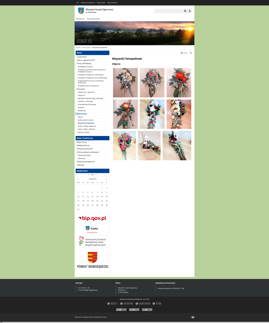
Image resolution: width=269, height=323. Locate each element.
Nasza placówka (93, 19)
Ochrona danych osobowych (88, 152)
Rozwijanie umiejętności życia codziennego (92, 78)
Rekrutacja (81, 158)
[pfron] (92, 245)
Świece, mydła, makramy (86, 129)
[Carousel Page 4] (101, 41)
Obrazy (80, 117)
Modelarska (82, 111)
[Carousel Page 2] (97, 41)
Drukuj (185, 53)
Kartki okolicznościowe (85, 120)
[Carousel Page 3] (99, 41)
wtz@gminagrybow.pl (90, 290)
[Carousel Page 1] (95, 41)
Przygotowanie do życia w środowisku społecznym (91, 82)
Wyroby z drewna (84, 132)
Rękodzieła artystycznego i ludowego (90, 98)
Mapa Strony (82, 142)
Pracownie (81, 89)
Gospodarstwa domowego (87, 104)
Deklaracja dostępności (88, 2)
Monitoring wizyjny (84, 155)
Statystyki (80, 165)
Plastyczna (81, 95)
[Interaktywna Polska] (192, 317)
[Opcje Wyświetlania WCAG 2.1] (190, 11)
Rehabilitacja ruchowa (85, 67)
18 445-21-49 (84, 288)
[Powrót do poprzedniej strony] (190, 53)
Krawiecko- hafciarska (85, 101)
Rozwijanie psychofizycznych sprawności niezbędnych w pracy (91, 71)
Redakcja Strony (83, 145)
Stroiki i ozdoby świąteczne (87, 126)
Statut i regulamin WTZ (86, 60)
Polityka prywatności (85, 149)
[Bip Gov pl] (92, 223)
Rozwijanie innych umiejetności (88, 86)
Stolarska (81, 107)
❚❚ (79, 41)
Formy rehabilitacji (84, 63)
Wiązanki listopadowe (86, 123)
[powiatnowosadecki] (92, 274)
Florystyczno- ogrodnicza (86, 92)
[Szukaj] (185, 11)
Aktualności (80, 19)
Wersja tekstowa (112, 2)
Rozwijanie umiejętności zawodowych (91, 75)
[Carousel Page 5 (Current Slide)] (103, 41)
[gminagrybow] (92, 234)
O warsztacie (82, 57)
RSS (78, 2)
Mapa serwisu (101, 2)
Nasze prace (82, 114)
